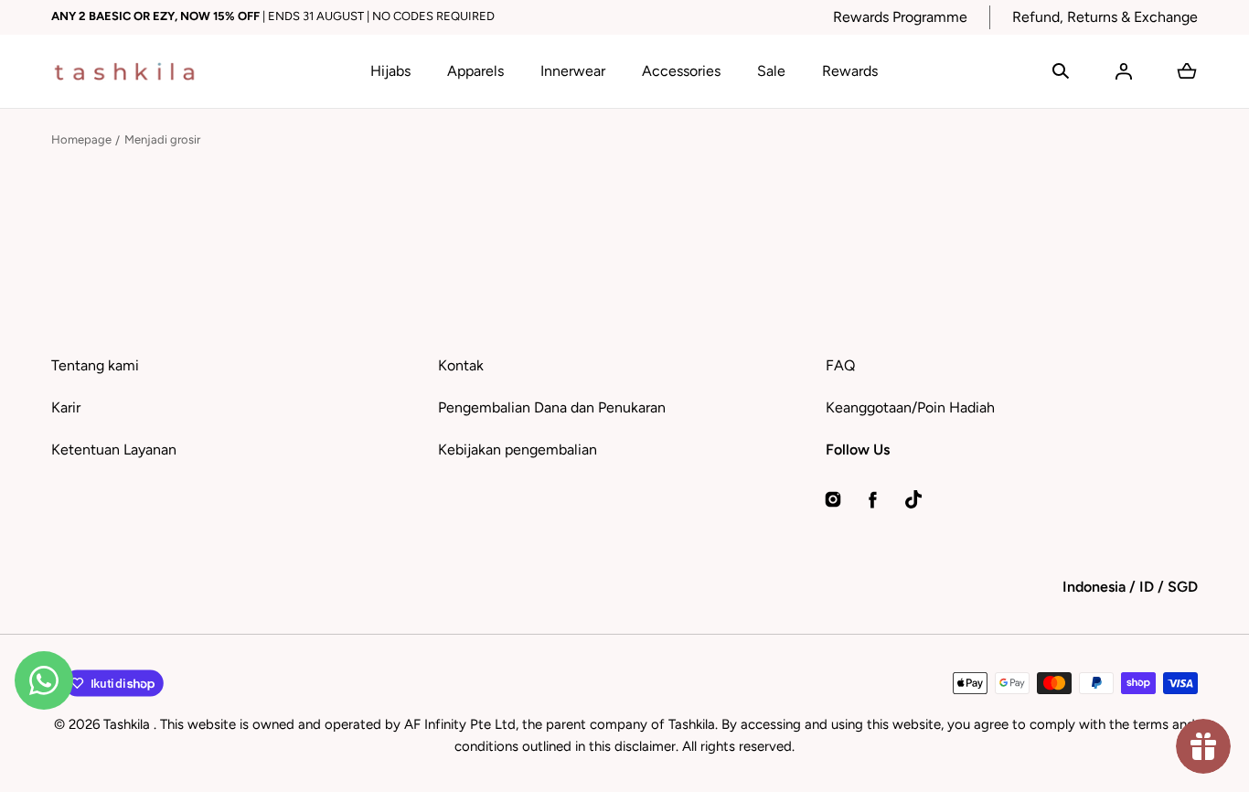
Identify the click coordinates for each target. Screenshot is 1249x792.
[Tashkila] (124, 71)
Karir (65, 407)
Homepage (81, 139)
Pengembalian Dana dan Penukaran (552, 407)
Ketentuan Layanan (113, 449)
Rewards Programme (900, 17)
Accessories (681, 71)
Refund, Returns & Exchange (1105, 17)
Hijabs (390, 71)
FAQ (840, 365)
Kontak (461, 365)
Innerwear (572, 71)
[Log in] (1124, 71)
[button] (1061, 71)
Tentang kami (95, 365)
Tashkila (128, 724)
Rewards (850, 71)
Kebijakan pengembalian (517, 449)
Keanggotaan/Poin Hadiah (910, 407)
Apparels (475, 71)
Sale (771, 71)
